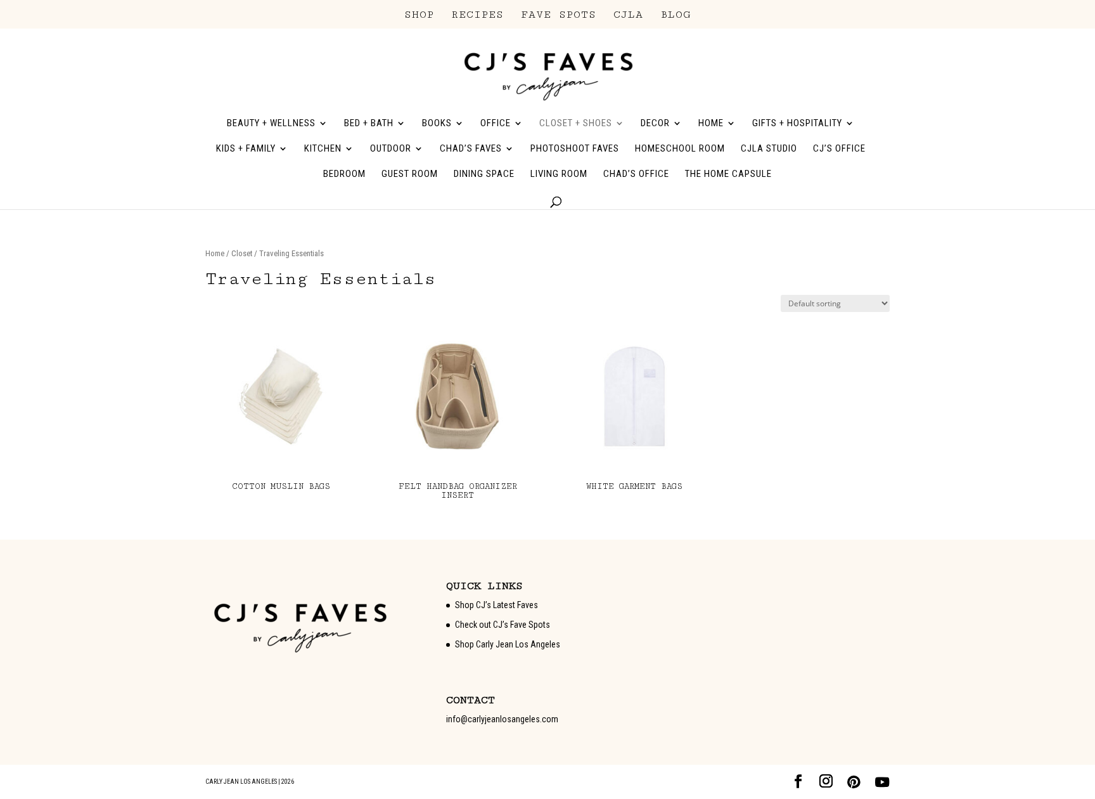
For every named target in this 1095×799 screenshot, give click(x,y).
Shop (419, 15)
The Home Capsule (728, 174)
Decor (655, 124)
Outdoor (390, 149)
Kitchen (323, 149)
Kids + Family (246, 149)
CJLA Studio (769, 149)
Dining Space (484, 174)
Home (711, 124)
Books (437, 124)
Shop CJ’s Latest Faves (496, 605)
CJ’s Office (839, 149)
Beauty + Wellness (271, 124)
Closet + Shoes (575, 124)
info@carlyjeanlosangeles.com (502, 719)
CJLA (628, 15)
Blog (675, 15)
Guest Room (409, 174)
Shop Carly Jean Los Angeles (507, 644)
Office (495, 124)
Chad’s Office (636, 174)
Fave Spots (558, 15)
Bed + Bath (369, 124)
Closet (241, 253)
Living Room (558, 174)
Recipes (477, 15)
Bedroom (344, 174)
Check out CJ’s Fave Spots (502, 625)
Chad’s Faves (471, 149)
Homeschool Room (680, 149)
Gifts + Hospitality (797, 124)
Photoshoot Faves (574, 149)
